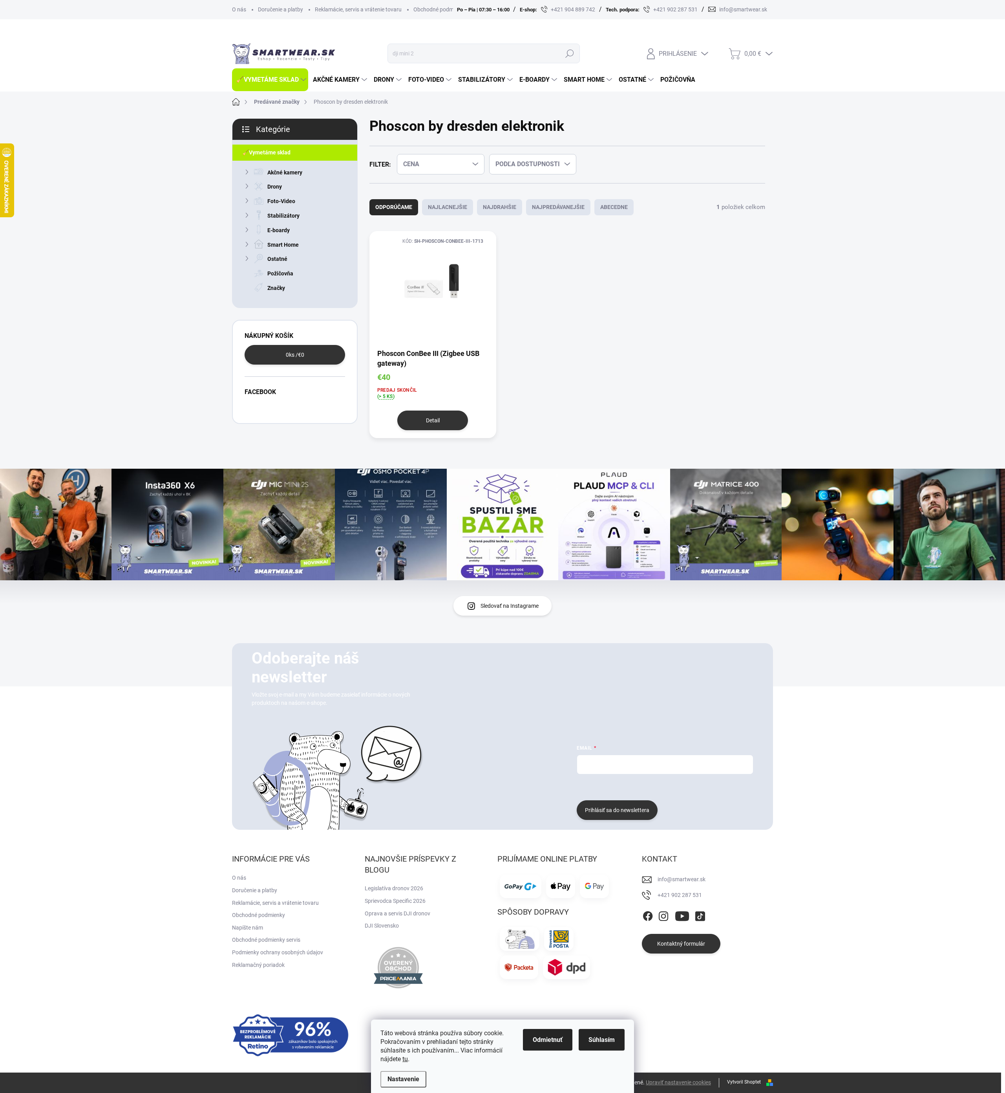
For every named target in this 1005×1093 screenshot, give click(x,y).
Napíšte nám (247, 927)
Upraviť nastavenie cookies (678, 1082)
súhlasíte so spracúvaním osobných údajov (671, 786)
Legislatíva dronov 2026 (394, 888)
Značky (276, 288)
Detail (433, 420)
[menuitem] (270, 79)
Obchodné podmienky (439, 9)
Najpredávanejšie (558, 207)
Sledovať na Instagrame (510, 606)
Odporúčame (393, 207)
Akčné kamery (284, 172)
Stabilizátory (283, 216)
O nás (239, 9)
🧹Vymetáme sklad (266, 152)
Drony (274, 186)
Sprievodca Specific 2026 (395, 901)
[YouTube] (682, 915)
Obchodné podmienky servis (266, 940)
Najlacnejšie (447, 207)
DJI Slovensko (382, 925)
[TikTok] (700, 915)
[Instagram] (663, 915)
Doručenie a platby (280, 9)
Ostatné (277, 259)
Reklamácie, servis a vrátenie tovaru (358, 9)
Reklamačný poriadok (258, 965)
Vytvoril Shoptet (744, 1082)
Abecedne (614, 207)
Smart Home (283, 245)
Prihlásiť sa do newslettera (617, 810)
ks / (295, 355)
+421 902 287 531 (680, 895)
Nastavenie (403, 1079)
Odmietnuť (548, 1039)
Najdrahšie (499, 207)
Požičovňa (280, 273)
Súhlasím (601, 1039)
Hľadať (569, 53)
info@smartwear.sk (681, 879)
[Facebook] (648, 915)
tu (405, 1059)
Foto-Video (281, 201)
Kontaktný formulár (681, 944)
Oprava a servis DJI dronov (397, 913)
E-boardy (278, 230)
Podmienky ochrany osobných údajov (277, 952)
